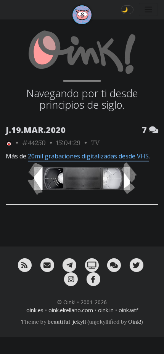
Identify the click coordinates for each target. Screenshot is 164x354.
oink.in (106, 310)
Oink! (134, 321)
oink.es (34, 310)
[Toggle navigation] (148, 9)
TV (95, 142)
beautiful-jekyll (67, 321)
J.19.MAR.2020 (36, 129)
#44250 (34, 142)
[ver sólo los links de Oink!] (9, 142)
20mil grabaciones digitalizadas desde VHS (88, 156)
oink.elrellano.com (70, 310)
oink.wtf (128, 310)
